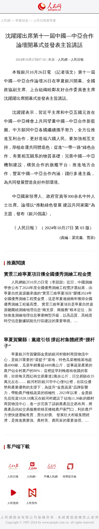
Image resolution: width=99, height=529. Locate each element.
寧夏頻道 (21, 20)
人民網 (5, 20)
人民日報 (12, 476)
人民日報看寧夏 (44, 20)
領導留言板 (69, 476)
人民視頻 (12, 503)
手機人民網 (51, 476)
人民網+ (32, 476)
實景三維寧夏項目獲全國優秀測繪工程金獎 (47, 274)
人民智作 (31, 503)
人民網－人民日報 (71, 59)
